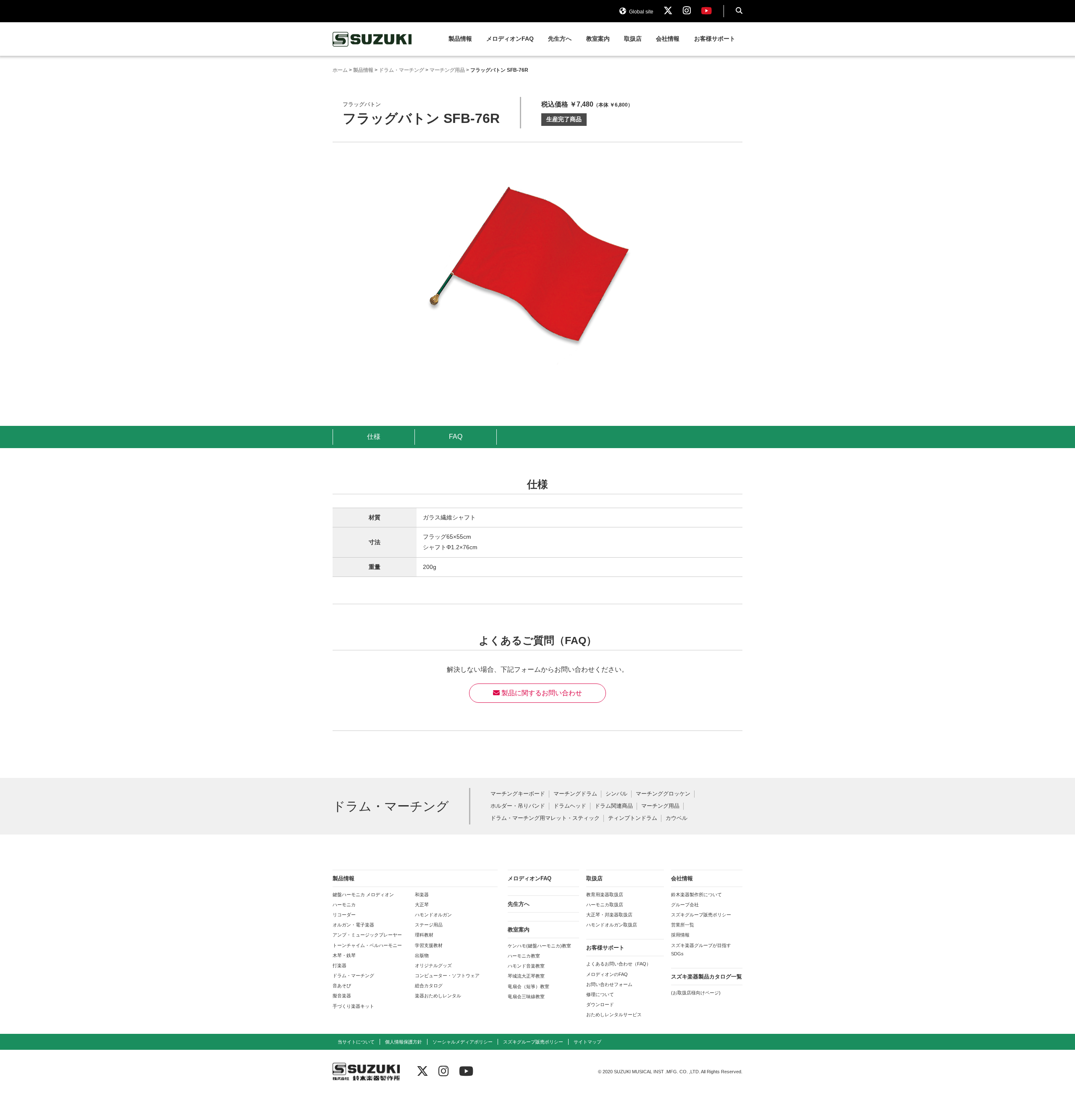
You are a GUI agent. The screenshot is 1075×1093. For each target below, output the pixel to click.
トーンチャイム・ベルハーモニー (367, 945)
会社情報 (667, 39)
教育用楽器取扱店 (604, 894)
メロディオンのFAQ (607, 974)
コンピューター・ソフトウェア (447, 975)
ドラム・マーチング (353, 975)
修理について (600, 994)
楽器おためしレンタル (438, 995)
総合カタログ (429, 985)
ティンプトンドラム (632, 818)
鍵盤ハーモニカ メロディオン (363, 894)
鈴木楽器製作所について (696, 894)
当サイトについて (356, 1041)
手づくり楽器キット (353, 1006)
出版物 (422, 955)
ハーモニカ (344, 904)
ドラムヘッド (569, 806)
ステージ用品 (429, 924)
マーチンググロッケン (663, 794)
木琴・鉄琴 (344, 955)
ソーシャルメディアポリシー (463, 1041)
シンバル (616, 794)
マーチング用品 (660, 806)
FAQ (455, 436)
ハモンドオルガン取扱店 (611, 924)
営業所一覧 (682, 924)
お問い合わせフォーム (609, 984)
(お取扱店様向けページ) (696, 992)
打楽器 (339, 965)
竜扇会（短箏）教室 (528, 986)
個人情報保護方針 (403, 1041)
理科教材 (424, 934)
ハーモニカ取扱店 (604, 904)
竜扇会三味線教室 (526, 996)
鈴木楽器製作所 (372, 39)
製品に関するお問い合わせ (541, 692)
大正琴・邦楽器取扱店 (609, 914)
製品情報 (460, 39)
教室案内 (598, 39)
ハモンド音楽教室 (526, 965)
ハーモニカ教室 (524, 955)
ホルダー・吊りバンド (517, 806)
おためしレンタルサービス (614, 1014)
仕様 (373, 436)
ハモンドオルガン (433, 914)
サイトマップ (587, 1041)
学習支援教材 (429, 945)
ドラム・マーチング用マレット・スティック (545, 818)
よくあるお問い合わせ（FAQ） (618, 963)
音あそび (342, 985)
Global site (640, 12)
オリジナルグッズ (433, 965)
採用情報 (680, 934)
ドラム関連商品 (614, 806)
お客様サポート (714, 39)
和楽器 (422, 894)
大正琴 (422, 904)
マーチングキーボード (517, 794)
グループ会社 (685, 904)
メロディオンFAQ (510, 39)
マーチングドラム (575, 794)
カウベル (676, 818)
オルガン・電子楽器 (353, 924)
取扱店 (633, 39)
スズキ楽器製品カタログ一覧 (706, 976)
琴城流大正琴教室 (526, 975)
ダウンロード (600, 1004)
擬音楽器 (342, 995)
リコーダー (344, 914)
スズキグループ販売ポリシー (701, 914)
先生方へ (560, 39)
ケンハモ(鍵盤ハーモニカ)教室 (539, 945)
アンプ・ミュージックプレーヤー (367, 934)
